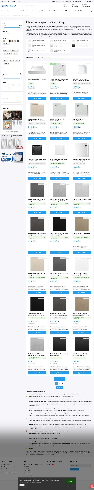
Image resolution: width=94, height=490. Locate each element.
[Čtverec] (4, 70)
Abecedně (49, 57)
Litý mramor (14, 50)
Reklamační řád (78, 1)
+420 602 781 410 (28, 471)
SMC (15, 53)
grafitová (6, 43)
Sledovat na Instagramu (13, 131)
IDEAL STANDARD (7, 85)
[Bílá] (7, 41)
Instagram (32, 476)
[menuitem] (9, 11)
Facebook (28, 476)
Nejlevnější (37, 57)
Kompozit (6, 50)
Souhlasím (70, 481)
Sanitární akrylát (7, 53)
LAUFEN (16, 85)
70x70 (5, 60)
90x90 (17, 60)
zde (41, 482)
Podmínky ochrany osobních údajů (67, 1)
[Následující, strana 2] (59, 383)
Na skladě (6, 34)
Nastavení (22, 485)
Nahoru (60, 387)
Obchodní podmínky (55, 1)
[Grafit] (18, 41)
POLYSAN (6, 88)
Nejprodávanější (29, 57)
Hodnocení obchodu (87, 1)
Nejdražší (43, 57)
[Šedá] (15, 41)
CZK (66, 6)
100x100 (6, 63)
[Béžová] (4, 41)
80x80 (11, 60)
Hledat (74, 469)
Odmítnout (69, 486)
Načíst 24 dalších (59, 379)
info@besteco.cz (28, 469)
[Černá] (10, 41)
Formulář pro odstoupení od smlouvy (9, 473)
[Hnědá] (12, 41)
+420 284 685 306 (28, 473)
